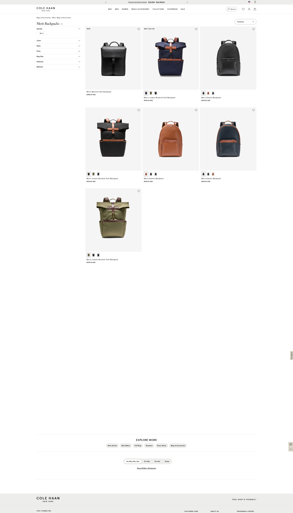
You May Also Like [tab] (132, 461)
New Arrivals (112, 446)
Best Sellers (126, 446)
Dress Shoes (161, 446)
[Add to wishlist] (138, 29)
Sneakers (149, 446)
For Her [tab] (157, 461)
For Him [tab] (147, 461)
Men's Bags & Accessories (61, 17)
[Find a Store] (255, 2)
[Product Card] (113, 58)
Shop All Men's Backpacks (146, 468)
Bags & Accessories (44, 17)
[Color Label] (146, 93)
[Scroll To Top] (290, 449)
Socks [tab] (167, 461)
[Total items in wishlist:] (244, 9)
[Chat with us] (290, 444)
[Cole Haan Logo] (48, 499)
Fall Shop (138, 446)
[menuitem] (110, 9)
